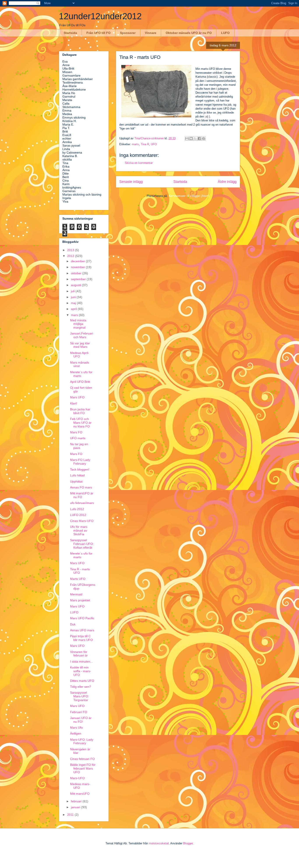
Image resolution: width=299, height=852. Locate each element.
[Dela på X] (195, 138)
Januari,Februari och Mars (81, 335)
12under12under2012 (100, 16)
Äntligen (75, 733)
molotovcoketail (159, 843)
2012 (71, 256)
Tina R (145, 144)
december (78, 261)
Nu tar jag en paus (79, 446)
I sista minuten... (81, 661)
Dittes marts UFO (82, 680)
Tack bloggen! (79, 469)
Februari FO (78, 712)
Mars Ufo (76, 727)
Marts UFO (77, 579)
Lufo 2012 (77, 509)
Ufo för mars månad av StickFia (78, 530)
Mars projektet (80, 600)
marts (135, 144)
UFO (154, 144)
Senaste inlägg (131, 182)
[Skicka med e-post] (187, 138)
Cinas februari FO (82, 759)
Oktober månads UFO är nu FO (189, 33)
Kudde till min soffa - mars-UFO (80, 671)
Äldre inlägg (227, 182)
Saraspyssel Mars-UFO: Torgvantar (79, 696)
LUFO (225, 33)
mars (75, 315)
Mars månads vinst (79, 364)
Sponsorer (127, 33)
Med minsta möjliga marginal (78, 323)
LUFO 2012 (78, 515)
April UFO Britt (80, 381)
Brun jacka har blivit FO (80, 411)
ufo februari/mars (82, 503)
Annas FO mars (81, 487)
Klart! (73, 403)
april (74, 309)
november (78, 267)
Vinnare (150, 33)
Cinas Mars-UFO (81, 521)
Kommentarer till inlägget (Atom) (189, 196)
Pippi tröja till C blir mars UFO (81, 638)
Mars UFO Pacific (82, 618)
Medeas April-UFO (79, 354)
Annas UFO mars (82, 630)
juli (73, 291)
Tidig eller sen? (80, 686)
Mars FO (76, 432)
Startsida (70, 33)
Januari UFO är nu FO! (80, 719)
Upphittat (76, 481)
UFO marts (77, 438)
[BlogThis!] (191, 138)
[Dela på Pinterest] (203, 138)
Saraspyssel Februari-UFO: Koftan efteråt (82, 543)
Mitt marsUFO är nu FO (81, 495)
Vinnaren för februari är (79, 653)
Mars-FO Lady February (80, 461)
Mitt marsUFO (80, 793)
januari (76, 807)
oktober (76, 273)
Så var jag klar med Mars (80, 345)
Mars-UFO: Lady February (81, 741)
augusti (76, 285)
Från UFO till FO (98, 33)
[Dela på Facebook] (199, 138)
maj (74, 303)
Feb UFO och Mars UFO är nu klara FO (80, 422)
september (79, 279)
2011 (71, 814)
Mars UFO (77, 397)
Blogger (188, 843)
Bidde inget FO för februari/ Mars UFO (82, 768)
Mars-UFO (77, 778)
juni (74, 297)
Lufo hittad (77, 475)
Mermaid (76, 594)
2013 (71, 250)
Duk (73, 624)
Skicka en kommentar (139, 162)
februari (77, 801)
